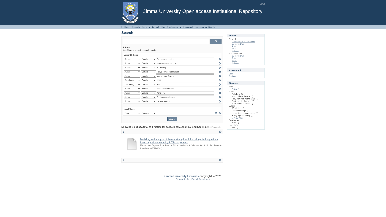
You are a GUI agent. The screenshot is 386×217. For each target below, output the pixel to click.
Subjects (235, 51)
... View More (237, 118)
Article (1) (236, 89)
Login (262, 4)
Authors (235, 46)
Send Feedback (200, 179)
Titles (234, 49)
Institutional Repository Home (134, 27)
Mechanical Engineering (193, 27)
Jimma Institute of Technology (165, 27)
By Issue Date (238, 44)
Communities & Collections (243, 41)
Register (232, 76)
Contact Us (182, 179)
